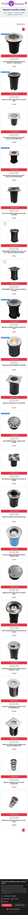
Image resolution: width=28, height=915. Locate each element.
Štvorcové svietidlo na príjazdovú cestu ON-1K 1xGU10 (14, 214)
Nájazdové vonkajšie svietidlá (15, 14)
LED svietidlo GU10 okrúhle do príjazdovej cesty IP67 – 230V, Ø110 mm (14, 62)
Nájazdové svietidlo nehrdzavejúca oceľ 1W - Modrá (14, 821)
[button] (25, 3)
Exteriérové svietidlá (19, 12)
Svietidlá (10, 12)
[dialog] (14, 897)
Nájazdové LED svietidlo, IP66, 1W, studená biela (14, 593)
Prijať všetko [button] (6, 905)
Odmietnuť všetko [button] (20, 905)
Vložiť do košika (14, 55)
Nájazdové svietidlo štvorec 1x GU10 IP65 (14, 403)
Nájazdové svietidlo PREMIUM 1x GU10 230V (14, 365)
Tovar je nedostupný (14, 359)
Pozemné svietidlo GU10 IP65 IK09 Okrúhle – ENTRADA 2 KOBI (14, 555)
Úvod (5, 12)
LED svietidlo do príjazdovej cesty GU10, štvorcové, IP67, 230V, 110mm (14, 138)
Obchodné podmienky (14, 912)
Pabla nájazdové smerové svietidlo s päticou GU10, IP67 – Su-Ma (14, 669)
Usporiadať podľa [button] (21, 24)
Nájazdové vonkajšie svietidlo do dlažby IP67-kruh (14, 328)
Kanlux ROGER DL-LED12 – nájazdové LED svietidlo (14, 441)
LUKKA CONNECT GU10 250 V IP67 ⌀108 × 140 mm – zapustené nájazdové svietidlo (14, 252)
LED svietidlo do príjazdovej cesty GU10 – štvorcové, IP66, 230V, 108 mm (14, 176)
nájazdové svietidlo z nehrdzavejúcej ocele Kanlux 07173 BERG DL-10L (14, 745)
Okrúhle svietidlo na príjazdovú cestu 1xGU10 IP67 (14, 100)
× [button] (26, 880)
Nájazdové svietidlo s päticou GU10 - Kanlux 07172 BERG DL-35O (14, 707)
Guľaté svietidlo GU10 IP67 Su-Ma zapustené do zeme (14, 631)
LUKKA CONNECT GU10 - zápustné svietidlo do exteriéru (14, 290)
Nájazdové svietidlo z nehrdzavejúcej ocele (14, 517)
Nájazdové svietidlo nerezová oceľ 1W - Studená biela (14, 783)
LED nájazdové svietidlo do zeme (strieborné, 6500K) (14, 479)
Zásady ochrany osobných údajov (19, 893)
